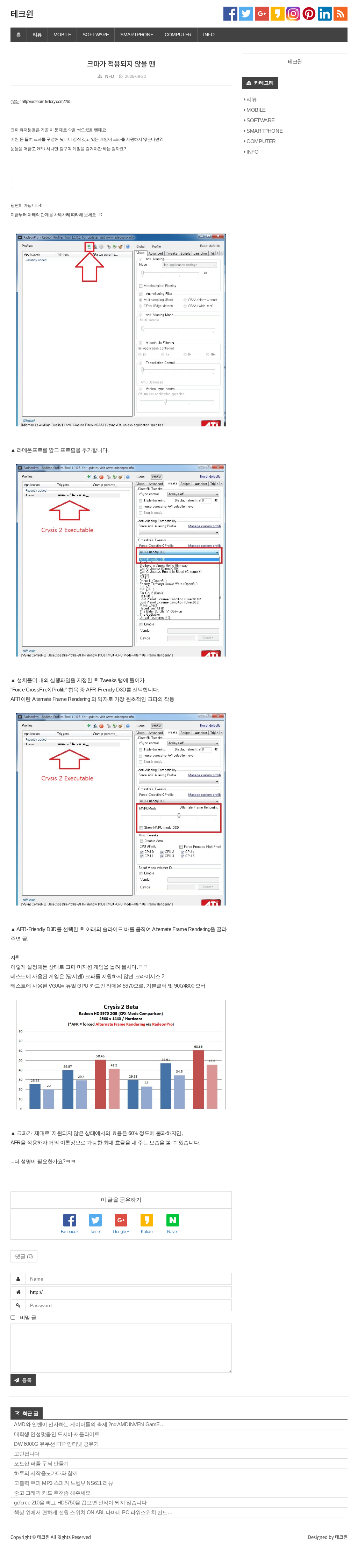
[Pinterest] (309, 13)
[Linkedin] (325, 13)
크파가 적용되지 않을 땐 (121, 64)
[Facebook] (230, 13)
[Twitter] (246, 13)
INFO (208, 34)
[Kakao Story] (278, 13)
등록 (27, 1380)
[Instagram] (293, 13)
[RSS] (341, 13)
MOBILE (62, 34)
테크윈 (22, 13)
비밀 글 (27, 1317)
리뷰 (37, 34)
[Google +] (262, 13)
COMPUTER (178, 34)
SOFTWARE (96, 34)
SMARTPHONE (136, 34)
